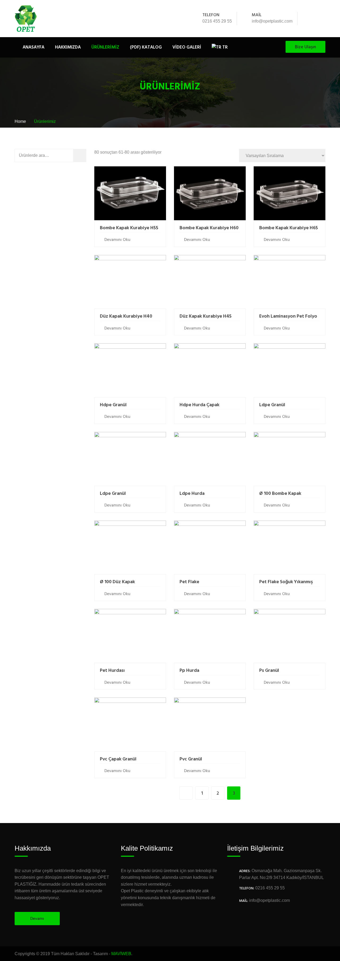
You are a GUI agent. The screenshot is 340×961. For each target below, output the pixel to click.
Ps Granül (269, 670)
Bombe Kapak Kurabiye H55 (129, 228)
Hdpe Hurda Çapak (199, 405)
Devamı (37, 918)
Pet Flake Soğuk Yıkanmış (286, 582)
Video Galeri (186, 47)
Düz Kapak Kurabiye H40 (126, 316)
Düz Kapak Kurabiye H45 (206, 316)
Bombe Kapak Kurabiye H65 (288, 228)
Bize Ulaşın (305, 47)
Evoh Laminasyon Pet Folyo (288, 316)
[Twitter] (315, 18)
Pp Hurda (189, 670)
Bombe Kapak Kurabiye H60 (209, 228)
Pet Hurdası (112, 670)
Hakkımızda (68, 47)
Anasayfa (33, 47)
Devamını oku (117, 239)
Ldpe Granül (272, 405)
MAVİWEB (121, 953)
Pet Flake (189, 582)
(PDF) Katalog (146, 47)
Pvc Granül (191, 759)
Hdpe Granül (113, 405)
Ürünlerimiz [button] (105, 47)
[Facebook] (308, 18)
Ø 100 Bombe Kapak (280, 493)
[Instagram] (322, 18)
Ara (83, 155)
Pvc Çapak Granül (118, 759)
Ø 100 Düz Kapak (117, 582)
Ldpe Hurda (192, 493)
